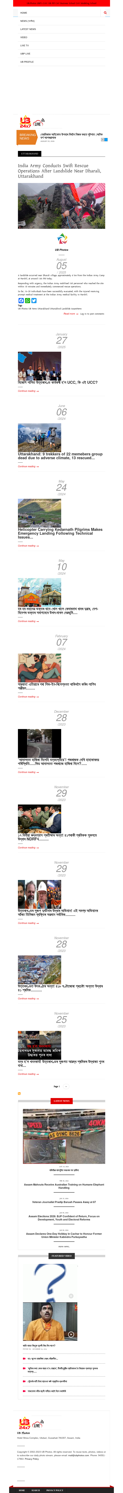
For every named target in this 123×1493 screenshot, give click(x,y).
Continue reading (26, 390)
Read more (71, 313)
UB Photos (61, 250)
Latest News (28, 29)
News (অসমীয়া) (27, 21)
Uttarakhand (43, 308)
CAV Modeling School (86, 3)
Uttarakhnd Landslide (60, 308)
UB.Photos (31, 3)
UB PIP (51, 3)
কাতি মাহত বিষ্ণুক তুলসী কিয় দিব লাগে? (39, 1345)
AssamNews (76, 308)
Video (23, 37)
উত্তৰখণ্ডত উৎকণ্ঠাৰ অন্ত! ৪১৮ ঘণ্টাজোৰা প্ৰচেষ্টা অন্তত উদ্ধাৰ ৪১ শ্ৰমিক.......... (60, 987)
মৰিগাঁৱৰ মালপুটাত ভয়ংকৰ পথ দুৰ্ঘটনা (64, 1170)
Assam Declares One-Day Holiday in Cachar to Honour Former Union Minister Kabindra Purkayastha (64, 1235)
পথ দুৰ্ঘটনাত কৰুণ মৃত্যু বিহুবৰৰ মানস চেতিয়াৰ (64, 134)
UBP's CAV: (42, 3)
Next (106, 139)
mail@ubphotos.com (78, 1455)
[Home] (40, 121)
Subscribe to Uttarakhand (19, 1093)
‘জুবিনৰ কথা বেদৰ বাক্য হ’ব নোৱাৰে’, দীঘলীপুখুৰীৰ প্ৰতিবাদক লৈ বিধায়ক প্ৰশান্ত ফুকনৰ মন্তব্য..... (63, 1369)
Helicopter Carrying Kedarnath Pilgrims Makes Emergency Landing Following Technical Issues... (60, 533)
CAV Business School (65, 3)
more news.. (64, 1246)
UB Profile (27, 62)
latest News (64, 1112)
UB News (33, 308)
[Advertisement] (61, 88)
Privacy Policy (32, 1459)
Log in (83, 313)
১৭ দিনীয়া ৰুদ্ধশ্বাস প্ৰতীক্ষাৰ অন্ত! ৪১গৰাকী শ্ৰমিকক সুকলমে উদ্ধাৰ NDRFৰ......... (57, 837)
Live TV (24, 45)
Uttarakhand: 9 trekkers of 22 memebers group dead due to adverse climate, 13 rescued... (60, 455)
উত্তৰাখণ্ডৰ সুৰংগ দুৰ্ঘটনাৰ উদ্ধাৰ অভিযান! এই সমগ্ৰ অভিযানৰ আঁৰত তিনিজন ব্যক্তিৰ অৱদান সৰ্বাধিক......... (58, 912)
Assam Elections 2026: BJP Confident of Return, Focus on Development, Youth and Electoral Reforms (64, 1217)
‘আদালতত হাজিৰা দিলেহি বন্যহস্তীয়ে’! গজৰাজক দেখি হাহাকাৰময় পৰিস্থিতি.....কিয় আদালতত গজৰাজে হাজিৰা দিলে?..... (58, 761)
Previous (102, 139)
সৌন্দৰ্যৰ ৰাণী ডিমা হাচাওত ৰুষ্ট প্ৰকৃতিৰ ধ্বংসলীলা (47, 1381)
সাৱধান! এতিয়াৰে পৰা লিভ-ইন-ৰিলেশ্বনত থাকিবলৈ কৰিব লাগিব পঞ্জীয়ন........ (57, 686)
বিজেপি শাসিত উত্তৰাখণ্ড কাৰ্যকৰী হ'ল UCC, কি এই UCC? (58, 382)
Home (23, 13)
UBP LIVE (25, 53)
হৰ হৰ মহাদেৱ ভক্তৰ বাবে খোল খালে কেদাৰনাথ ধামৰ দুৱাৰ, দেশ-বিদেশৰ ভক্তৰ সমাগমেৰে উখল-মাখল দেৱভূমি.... (58, 610)
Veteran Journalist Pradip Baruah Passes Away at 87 (64, 1202)
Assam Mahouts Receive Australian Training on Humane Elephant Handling (64, 1186)
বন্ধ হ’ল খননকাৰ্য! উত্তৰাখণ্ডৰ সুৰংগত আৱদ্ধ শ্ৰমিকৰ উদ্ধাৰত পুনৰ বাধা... (61, 1063)
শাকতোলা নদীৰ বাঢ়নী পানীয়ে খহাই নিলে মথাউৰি (47, 1391)
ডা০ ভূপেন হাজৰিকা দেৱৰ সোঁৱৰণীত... (43, 1358)
